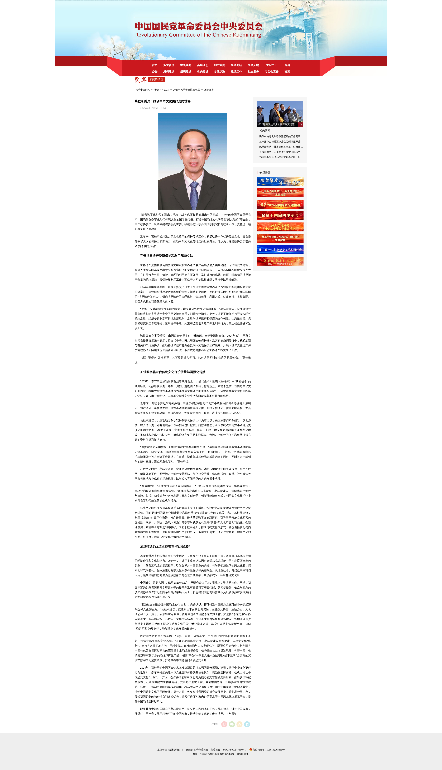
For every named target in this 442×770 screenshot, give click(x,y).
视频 (287, 71)
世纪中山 (271, 65)
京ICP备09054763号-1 (234, 749)
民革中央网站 (143, 89)
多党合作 (168, 65)
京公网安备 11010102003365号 (269, 749)
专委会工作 (272, 71)
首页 (154, 65)
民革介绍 (236, 65)
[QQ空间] (239, 724)
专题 (287, 65)
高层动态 (202, 65)
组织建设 (185, 71)
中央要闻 (185, 65)
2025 (166, 89)
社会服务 (253, 71)
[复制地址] (247, 724)
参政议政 (219, 71)
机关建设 (202, 71)
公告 (154, 71)
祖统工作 (236, 71)
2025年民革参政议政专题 (186, 89)
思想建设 (168, 71)
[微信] (232, 724)
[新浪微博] (224, 724)
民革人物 (253, 65)
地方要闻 (219, 65)
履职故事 (209, 89)
